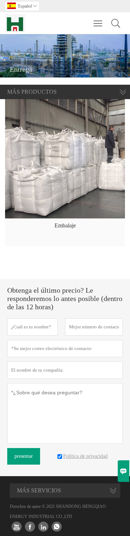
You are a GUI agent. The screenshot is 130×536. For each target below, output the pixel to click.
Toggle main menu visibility (98, 23)
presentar (23, 456)
